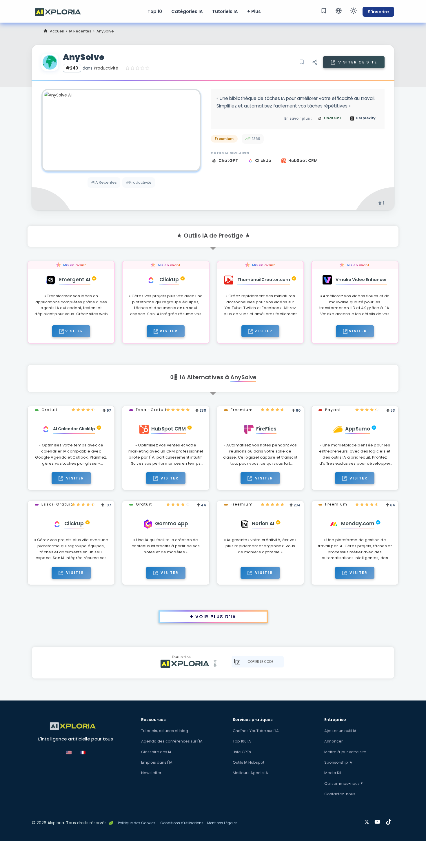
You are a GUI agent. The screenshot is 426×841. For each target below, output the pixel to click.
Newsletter (151, 773)
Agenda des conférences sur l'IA (172, 741)
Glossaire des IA (156, 752)
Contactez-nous (339, 794)
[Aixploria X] (368, 821)
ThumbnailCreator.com (263, 279)
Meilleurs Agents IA (250, 773)
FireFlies (266, 428)
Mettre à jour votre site (345, 752)
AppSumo (357, 428)
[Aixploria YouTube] (378, 821)
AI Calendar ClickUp (74, 429)
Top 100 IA (242, 741)
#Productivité (139, 182)
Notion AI (263, 523)
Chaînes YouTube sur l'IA (256, 731)
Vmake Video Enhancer (361, 279)
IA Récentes (80, 31)
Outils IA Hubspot (248, 762)
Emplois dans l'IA (156, 762)
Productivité (106, 68)
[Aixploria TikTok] (390, 821)
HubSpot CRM (303, 160)
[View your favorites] (323, 10)
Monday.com (357, 523)
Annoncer (333, 741)
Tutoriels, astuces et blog (164, 731)
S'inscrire (378, 12)
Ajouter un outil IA (340, 731)
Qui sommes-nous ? (343, 783)
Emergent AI (74, 279)
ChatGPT (229, 160)
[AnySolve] (121, 130)
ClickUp (263, 160)
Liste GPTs (242, 752)
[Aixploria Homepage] (61, 11)
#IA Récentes (104, 182)
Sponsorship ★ (338, 762)
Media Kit (332, 773)
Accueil (57, 31)
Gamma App (171, 523)
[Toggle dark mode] (353, 10)
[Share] (314, 62)
